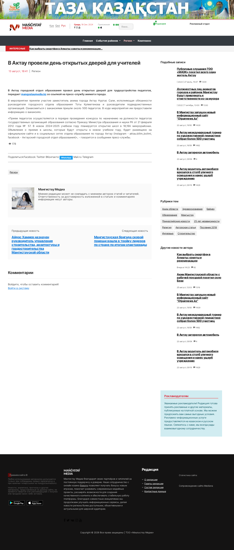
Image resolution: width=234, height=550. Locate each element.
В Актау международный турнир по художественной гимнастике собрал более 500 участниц (199, 135)
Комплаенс (144, 40)
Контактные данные (155, 491)
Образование (169, 215)
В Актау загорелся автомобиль (198, 152)
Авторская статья (186, 227)
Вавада (84, 485)
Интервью (168, 233)
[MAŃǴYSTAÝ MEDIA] (14, 27)
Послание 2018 (208, 227)
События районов (107, 40)
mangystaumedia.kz (33, 94)
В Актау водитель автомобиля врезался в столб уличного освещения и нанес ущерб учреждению (197, 173)
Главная (88, 40)
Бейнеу (211, 209)
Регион (128, 40)
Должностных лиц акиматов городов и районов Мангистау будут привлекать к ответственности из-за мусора (198, 93)
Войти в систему (18, 288)
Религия (166, 227)
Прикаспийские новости (176, 221)
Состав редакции (153, 487)
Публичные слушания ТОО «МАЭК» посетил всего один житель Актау (196, 72)
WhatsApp (66, 157)
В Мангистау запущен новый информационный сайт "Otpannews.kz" (196, 115)
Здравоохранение (192, 209)
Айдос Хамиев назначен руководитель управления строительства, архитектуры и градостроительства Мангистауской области (35, 244)
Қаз (52, 25)
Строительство (186, 233)
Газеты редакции (153, 483)
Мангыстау (187, 215)
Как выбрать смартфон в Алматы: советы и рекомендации (193, 257)
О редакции (150, 479)
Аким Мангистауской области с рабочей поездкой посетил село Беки (199, 277)
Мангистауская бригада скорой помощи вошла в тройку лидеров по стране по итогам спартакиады (120, 241)
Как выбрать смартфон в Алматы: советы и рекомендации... (66, 48)
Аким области (170, 209)
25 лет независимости (207, 221)
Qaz (57, 25)
